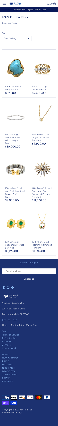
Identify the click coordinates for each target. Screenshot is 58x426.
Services (6, 344)
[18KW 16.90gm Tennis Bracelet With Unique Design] (15, 116)
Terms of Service (10, 334)
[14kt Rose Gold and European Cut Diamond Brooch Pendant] (42, 169)
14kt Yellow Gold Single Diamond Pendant (40, 137)
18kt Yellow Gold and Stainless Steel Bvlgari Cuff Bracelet (15, 192)
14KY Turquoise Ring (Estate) (13, 88)
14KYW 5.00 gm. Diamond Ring (40, 88)
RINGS (5, 361)
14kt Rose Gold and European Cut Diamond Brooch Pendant (42, 192)
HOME (5, 354)
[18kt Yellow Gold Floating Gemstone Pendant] (42, 223)
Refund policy (9, 338)
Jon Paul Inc (26, 410)
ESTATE (6, 378)
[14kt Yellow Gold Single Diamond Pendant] (42, 116)
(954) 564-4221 (9, 319)
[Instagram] (8, 287)
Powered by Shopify (12, 412)
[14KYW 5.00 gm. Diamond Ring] (42, 68)
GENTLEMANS (9, 374)
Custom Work (9, 348)
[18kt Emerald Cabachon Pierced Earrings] (15, 223)
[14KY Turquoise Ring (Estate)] (15, 68)
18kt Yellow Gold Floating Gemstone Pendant (42, 245)
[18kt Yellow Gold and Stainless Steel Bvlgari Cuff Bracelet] (15, 169)
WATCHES (7, 364)
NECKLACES (8, 368)
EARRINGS (7, 381)
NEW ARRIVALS (10, 357)
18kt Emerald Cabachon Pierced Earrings (14, 245)
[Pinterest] (12, 287)
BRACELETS (8, 371)
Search (5, 331)
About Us (7, 341)
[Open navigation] (4, 4)
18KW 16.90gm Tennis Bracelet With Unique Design (13, 139)
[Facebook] (4, 287)
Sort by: (6, 33)
